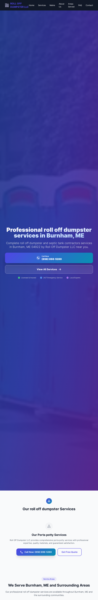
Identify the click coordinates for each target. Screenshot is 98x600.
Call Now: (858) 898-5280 (38, 552)
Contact (89, 5)
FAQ (80, 5)
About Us (61, 5)
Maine (52, 5)
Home (31, 5)
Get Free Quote (70, 552)
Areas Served (71, 5)
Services (42, 5)
